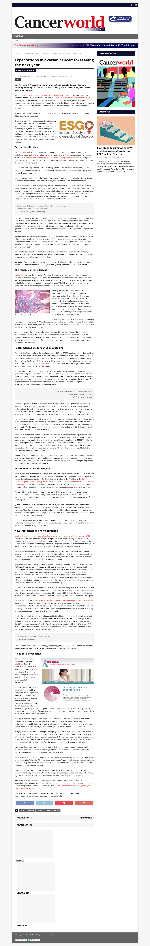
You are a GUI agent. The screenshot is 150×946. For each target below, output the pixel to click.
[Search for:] (23, 40)
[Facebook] (132, 5)
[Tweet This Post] (44, 803)
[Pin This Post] (64, 803)
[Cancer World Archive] (60, 22)
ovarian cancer (52, 810)
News (101, 157)
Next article (86, 818)
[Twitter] (136, 5)
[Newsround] (34, 857)
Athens (31, 810)
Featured (53, 76)
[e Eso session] (120, 22)
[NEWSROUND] (36, 889)
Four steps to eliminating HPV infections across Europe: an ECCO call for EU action (114, 151)
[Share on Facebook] (25, 803)
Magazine (18, 36)
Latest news (104, 112)
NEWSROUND (23, 893)
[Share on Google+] (84, 803)
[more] (122, 171)
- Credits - (51, 935)
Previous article (24, 818)
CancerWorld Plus (42, 76)
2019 (22, 810)
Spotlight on (62, 76)
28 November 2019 (24, 76)
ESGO (40, 810)
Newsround (20, 860)
